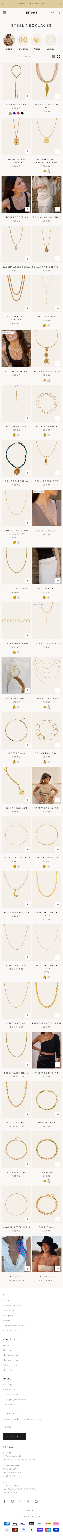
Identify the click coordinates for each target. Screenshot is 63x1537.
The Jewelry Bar (10, 1360)
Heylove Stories (10, 1389)
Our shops (7, 1350)
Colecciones (9, 1404)
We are (6, 1345)
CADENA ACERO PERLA (16, 267)
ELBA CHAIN (46, 1172)
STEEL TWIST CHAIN (16, 1073)
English (30, 1510)
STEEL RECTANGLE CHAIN (47, 914)
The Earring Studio (11, 1355)
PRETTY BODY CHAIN (46, 808)
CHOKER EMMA (16, 753)
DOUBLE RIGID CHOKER (16, 858)
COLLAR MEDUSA (16, 426)
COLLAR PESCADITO (46, 481)
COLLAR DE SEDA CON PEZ (47, 106)
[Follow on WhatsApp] (36, 1501)
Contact (7, 1300)
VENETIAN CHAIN (16, 965)
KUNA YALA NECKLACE (16, 912)
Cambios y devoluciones (14, 1325)
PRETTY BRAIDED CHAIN (46, 1023)
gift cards (7, 1370)
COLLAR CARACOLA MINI (46, 267)
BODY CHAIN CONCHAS (46, 217)
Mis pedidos (8, 1310)
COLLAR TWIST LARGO (16, 589)
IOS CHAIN (16, 1277)
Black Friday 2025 (11, 1330)
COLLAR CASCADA (46, 531)
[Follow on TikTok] (28, 1501)
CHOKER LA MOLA (46, 426)
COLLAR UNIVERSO (47, 698)
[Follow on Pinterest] (20, 1501)
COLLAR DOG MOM (16, 808)
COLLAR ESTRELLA (16, 371)
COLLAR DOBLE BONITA (46, 643)
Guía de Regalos (10, 1394)
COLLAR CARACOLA (16, 481)
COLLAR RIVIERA (16, 104)
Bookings (7, 1320)
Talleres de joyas (10, 1365)
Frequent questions (12, 1305)
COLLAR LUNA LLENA (16, 643)
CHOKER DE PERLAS (16, 217)
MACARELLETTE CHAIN (16, 1227)
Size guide (8, 1315)
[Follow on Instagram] (12, 1501)
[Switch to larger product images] (53, 56)
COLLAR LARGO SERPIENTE (16, 318)
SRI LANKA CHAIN (16, 1172)
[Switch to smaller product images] (58, 56)
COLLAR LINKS (46, 589)
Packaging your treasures (14, 1399)
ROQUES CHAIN (47, 1122)
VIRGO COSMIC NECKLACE (16, 160)
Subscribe (14, 1436)
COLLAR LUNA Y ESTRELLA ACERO (46, 160)
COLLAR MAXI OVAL (46, 753)
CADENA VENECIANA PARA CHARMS (16, 532)
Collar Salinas (47, 316)
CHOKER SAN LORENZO (16, 698)
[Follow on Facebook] (4, 1501)
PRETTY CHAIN (47, 1277)
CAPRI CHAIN (46, 1227)
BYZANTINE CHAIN (16, 1122)
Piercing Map (9, 1384)
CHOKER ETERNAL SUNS (47, 371)
